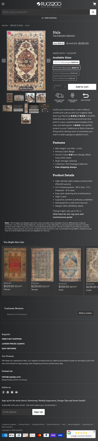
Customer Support (9, 424)
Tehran (7, 289)
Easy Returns (88, 424)
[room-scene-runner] (41, 98)
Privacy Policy (24, 424)
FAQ (63, 424)
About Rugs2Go (74, 424)
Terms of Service (53, 424)
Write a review (85, 313)
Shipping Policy (38, 424)
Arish (61, 290)
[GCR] (69, 432)
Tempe (34, 289)
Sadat (89, 290)
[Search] (93, 12)
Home (5, 25)
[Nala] (9, 98)
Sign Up (38, 412)
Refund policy (7, 427)
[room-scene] (30, 98)
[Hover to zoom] (26, 60)
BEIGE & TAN (16, 25)
